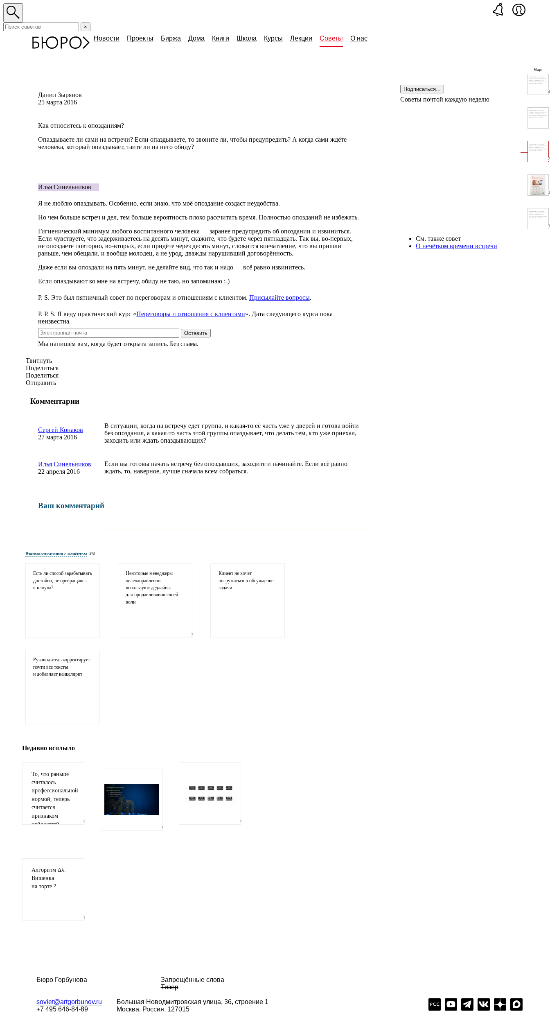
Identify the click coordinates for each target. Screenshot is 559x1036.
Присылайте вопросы (279, 297)
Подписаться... (422, 89)
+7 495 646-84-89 (62, 1009)
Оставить (195, 333)
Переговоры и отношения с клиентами (190, 313)
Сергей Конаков (60, 429)
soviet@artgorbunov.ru (69, 1001)
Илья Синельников (64, 464)
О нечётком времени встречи (456, 245)
